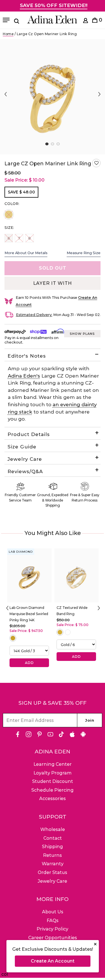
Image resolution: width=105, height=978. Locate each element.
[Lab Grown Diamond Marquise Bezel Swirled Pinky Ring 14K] (29, 575)
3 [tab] (58, 144)
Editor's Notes (27, 356)
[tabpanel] (52, 96)
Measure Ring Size (84, 252)
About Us (52, 911)
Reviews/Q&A (25, 471)
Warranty (53, 863)
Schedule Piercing (52, 790)
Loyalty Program (53, 773)
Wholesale (52, 829)
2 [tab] (52, 144)
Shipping (52, 846)
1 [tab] (46, 144)
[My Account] (85, 21)
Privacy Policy (52, 929)
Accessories (52, 798)
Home (8, 34)
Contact (52, 838)
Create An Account (52, 961)
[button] (96, 163)
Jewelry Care (25, 459)
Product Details (29, 434)
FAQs (53, 920)
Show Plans (82, 334)
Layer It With (52, 283)
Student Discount (52, 781)
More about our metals (25, 252)
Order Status (52, 872)
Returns (52, 855)
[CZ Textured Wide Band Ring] (76, 575)
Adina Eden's (24, 376)
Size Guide (22, 447)
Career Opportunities (52, 937)
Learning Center (53, 764)
